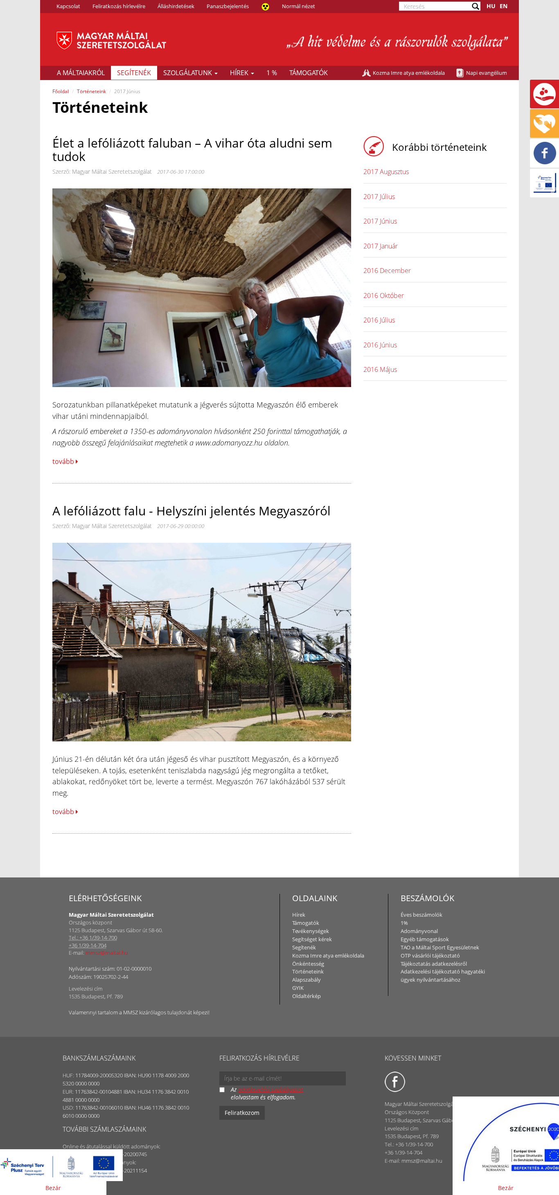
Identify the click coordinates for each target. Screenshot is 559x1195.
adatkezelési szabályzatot (270, 1089)
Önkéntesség (308, 963)
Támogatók (308, 72)
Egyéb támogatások (425, 939)
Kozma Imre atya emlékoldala (409, 72)
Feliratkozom (242, 1113)
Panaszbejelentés (228, 6)
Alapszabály (306, 979)
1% (404, 922)
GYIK (298, 987)
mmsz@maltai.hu (107, 952)
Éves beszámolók (421, 914)
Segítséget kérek (312, 939)
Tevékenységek (310, 931)
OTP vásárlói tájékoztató (430, 955)
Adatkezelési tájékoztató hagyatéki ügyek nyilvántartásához (443, 975)
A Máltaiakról (81, 72)
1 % (271, 72)
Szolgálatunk (188, 72)
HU (491, 6)
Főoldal (60, 91)
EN (503, 6)
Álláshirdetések (176, 6)
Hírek (240, 72)
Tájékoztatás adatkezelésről (434, 963)
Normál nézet (298, 6)
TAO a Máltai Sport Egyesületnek (440, 947)
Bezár (53, 1188)
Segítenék (134, 72)
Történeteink (91, 91)
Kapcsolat (68, 6)
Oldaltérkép (306, 996)
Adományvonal (419, 931)
